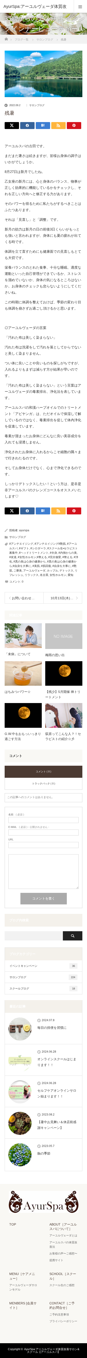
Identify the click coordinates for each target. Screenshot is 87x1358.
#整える (67, 557)
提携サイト (56, 1260)
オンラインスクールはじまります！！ (56, 1062)
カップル (52, 570)
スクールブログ (42, 988)
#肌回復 (46, 566)
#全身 (53, 552)
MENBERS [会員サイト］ (23, 1305)
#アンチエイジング (21, 543)
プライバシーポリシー (63, 1321)
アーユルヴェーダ (34, 570)
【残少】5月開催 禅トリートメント (63, 694)
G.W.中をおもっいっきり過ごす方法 (23, 736)
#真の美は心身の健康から (29, 561)
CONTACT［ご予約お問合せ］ (62, 1305)
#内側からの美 (67, 552)
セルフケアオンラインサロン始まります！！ (56, 1093)
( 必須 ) (16, 814)
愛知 (70, 575)
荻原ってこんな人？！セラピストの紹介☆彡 (63, 736)
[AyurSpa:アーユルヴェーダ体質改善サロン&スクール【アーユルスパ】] (43, 1209)
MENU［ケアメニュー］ (22, 1276)
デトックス (66, 570)
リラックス (32, 575)
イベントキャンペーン (42, 966)
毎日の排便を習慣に (52, 1027)
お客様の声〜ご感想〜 (63, 1253)
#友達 (12, 557)
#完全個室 (54, 557)
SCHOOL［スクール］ (62, 1276)
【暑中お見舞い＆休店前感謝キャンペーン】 (56, 1125)
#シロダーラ (38, 548)
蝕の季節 (43, 1153)
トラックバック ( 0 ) (43, 783)
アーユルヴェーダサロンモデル (23, 1287)
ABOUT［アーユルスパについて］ (63, 1227)
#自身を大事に (61, 566)
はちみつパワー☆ (18, 692)
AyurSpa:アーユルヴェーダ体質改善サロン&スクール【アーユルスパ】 (51, 1351)
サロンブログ (37, 105)
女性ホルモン (58, 575)
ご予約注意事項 (59, 1314)
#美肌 (36, 566)
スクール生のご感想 (61, 1285)
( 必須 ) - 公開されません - (28, 827)
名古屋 (44, 575)
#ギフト (24, 548)
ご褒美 (17, 570)
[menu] (80, 6)
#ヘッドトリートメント (33, 552)
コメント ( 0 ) (43, 771)
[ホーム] (6, 38)
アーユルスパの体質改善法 (63, 1244)
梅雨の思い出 (55, 655)
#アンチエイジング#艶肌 (50, 543)
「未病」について (18, 654)
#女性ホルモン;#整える (32, 557)
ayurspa (24, 530)
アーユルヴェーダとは (63, 1235)
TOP (12, 1224)
